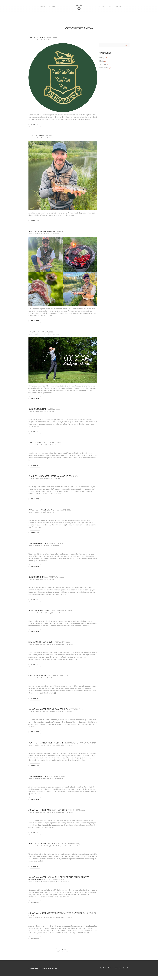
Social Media (103, 68)
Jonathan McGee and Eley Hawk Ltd (56, 810)
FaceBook (103, 968)
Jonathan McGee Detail (49, 510)
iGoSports (40, 332)
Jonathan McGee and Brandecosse (56, 843)
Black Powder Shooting (50, 610)
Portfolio (51, 6)
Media (101, 61)
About (43, 6)
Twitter (110, 968)
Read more (35, 124)
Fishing (101, 58)
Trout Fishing (42, 135)
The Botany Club (46, 543)
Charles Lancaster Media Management (56, 476)
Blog (110, 6)
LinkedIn (125, 968)
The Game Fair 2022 (44, 442)
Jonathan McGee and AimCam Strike (56, 709)
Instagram (118, 968)
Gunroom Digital (46, 577)
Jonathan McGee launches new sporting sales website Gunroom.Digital (58, 878)
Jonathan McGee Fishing (48, 231)
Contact (118, 6)
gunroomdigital (44, 409)
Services (102, 6)
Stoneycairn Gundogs (49, 642)
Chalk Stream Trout (48, 675)
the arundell (42, 37)
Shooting (102, 64)
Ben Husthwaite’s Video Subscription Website (62, 743)
